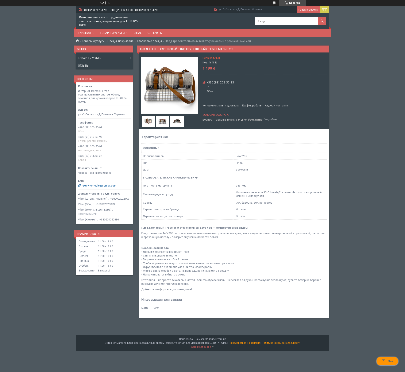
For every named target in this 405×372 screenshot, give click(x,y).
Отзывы (83, 65)
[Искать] (322, 21)
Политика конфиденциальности (281, 342)
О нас (138, 33)
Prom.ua (221, 339)
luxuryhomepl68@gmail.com (99, 185)
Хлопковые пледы (149, 41)
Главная (84, 33)
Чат (390, 361)
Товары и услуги (112, 33)
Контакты (154, 33)
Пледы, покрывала (121, 41)
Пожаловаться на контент (244, 342)
